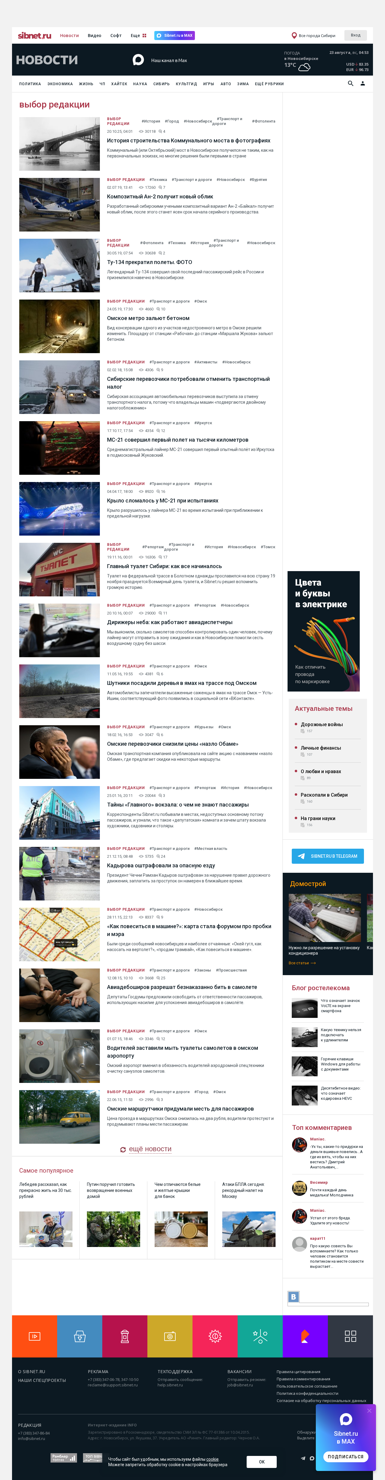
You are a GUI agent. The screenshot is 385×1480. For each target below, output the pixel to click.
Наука (140, 84)
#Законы (202, 970)
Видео (94, 35)
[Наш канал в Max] (182, 69)
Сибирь (161, 84)
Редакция (30, 1425)
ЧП (102, 84)
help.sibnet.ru (170, 1385)
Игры (208, 84)
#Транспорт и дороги (192, 179)
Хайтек (119, 84)
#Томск (268, 547)
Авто (226, 84)
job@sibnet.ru (240, 1385)
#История (151, 121)
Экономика (60, 84)
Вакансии (239, 1371)
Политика (30, 84)
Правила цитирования (298, 1371)
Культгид (186, 84)
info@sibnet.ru (31, 1438)
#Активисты (205, 362)
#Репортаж (153, 547)
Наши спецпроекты (42, 1380)
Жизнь (86, 84)
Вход (355, 35)
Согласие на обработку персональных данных (321, 1400)
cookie (212, 1459)
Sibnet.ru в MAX (178, 35)
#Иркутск (203, 423)
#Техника (158, 179)
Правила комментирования (303, 1379)
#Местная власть (210, 848)
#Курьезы (204, 727)
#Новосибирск (198, 121)
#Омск (200, 301)
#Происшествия (231, 970)
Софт (116, 35)
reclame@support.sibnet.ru (113, 1385)
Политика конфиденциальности (307, 1393)
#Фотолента (263, 121)
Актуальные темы (324, 708)
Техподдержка (175, 1371)
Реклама (98, 1371)
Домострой (308, 884)
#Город (172, 121)
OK (262, 1462)
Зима (243, 84)
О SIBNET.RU (31, 1371)
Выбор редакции (126, 180)
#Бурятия (258, 179)
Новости (69, 35)
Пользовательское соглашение (307, 1386)
